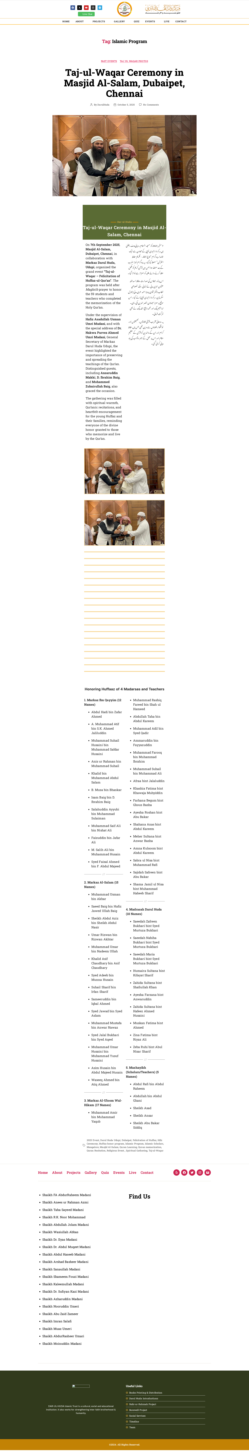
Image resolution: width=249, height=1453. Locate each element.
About (80, 21)
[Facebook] (72, 7)
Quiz (136, 21)
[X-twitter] (79, 7)
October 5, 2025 (126, 104)
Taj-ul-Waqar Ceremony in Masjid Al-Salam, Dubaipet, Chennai (124, 82)
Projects (99, 21)
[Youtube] (86, 7)
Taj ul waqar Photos (134, 61)
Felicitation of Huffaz (144, 1140)
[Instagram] (93, 7)
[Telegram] (100, 7)
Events (150, 21)
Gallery (119, 21)
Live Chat (88, 14)
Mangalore (93, 1147)
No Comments (151, 104)
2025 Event (93, 1140)
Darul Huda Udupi (110, 1140)
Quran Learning (128, 1147)
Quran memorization (149, 1147)
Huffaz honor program (111, 1143)
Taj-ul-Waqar (156, 1150)
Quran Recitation (96, 1150)
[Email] (207, 1172)
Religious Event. (116, 1150)
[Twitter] (192, 1172)
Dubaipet (127, 1140)
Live (167, 21)
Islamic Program (134, 1143)
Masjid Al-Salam (109, 1147)
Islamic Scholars (154, 1143)
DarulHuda (103, 104)
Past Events (109, 61)
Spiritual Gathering (136, 1150)
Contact (181, 21)
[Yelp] (176, 1172)
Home (66, 21)
